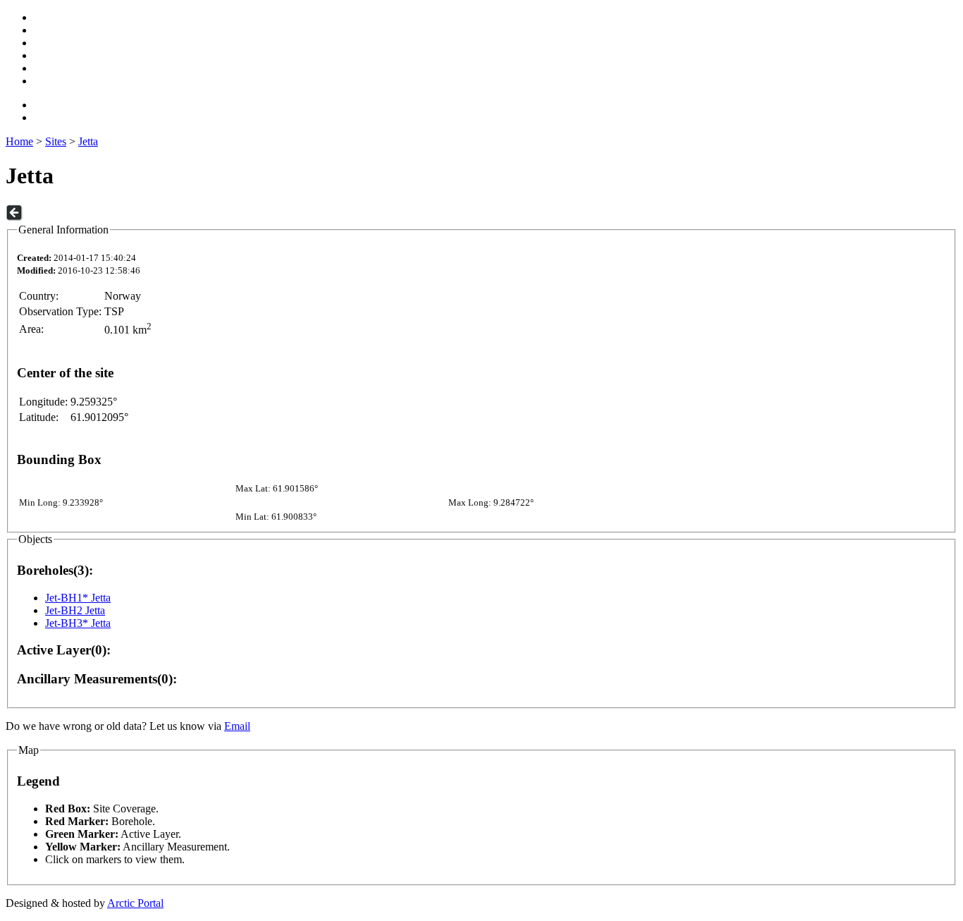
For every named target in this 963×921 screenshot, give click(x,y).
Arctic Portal (135, 903)
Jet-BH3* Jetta (78, 623)
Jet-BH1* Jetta (78, 598)
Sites (55, 141)
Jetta (88, 141)
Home (19, 141)
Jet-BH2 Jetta (75, 610)
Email (237, 726)
